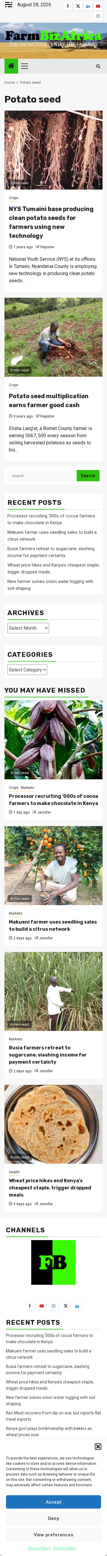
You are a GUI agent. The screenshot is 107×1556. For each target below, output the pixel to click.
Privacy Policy (39, 1548)
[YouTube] (41, 1305)
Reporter (47, 247)
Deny (53, 1518)
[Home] (11, 66)
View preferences (53, 1535)
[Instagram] (53, 1305)
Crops (13, 198)
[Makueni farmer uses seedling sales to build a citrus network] (53, 865)
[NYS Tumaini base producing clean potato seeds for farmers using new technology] (53, 150)
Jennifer (44, 812)
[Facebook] (29, 1305)
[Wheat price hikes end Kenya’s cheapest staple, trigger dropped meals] (53, 1124)
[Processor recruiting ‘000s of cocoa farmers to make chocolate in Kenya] (53, 739)
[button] (98, 1447)
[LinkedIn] (77, 1305)
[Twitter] (65, 1305)
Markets (27, 788)
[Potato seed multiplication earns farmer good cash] (53, 337)
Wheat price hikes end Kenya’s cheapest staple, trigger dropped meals (50, 1188)
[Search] (98, 66)
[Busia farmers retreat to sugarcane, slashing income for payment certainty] (53, 991)
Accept (54, 1502)
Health (14, 1172)
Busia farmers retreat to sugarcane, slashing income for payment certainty (48, 1055)
